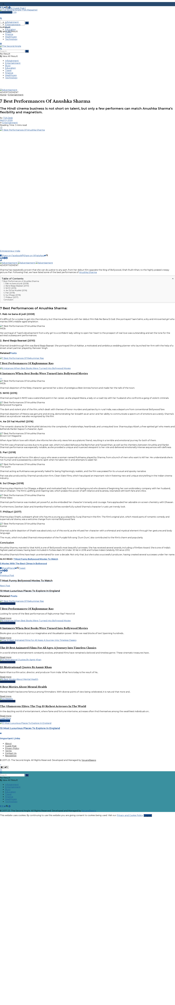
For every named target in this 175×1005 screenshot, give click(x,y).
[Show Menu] (1, 43)
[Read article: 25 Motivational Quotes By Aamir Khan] (87, 659)
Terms (8, 751)
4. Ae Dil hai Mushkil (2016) (15, 290)
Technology (11, 39)
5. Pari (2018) (9, 293)
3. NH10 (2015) (10, 288)
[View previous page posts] (0, 378)
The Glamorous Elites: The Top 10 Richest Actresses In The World (43, 706)
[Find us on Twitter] (6, 7)
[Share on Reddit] (7, 258)
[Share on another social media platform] (1, 260)
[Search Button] (27, 23)
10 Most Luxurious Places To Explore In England (30, 728)
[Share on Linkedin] (1, 258)
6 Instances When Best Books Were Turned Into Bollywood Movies (44, 373)
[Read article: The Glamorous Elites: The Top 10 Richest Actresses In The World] (87, 699)
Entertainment (12, 24)
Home (3, 95)
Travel (8, 32)
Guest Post (11, 746)
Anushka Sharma (88, 272)
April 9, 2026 (6, 120)
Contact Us (10, 753)
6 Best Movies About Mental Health (23, 686)
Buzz (8, 27)
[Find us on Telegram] (9, 7)
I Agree (148, 815)
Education (10, 29)
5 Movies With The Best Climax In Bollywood (23, 563)
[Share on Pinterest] (3, 258)
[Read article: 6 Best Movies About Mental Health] (87, 679)
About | (9, 4)
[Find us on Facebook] (1, 7)
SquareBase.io (89, 760)
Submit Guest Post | (15, 8)
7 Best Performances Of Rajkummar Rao (27, 363)
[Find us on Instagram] (3, 7)
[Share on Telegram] (5, 258)
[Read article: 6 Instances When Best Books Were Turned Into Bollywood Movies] (87, 368)
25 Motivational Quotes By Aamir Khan (26, 667)
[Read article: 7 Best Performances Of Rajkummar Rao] (87, 358)
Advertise (7, 12)
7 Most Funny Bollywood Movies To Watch (35, 559)
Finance (9, 34)
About (8, 743)
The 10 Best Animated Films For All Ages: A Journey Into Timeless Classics (48, 647)
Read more (5, 618)
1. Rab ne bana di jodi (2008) (16, 283)
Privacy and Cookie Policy (130, 815)
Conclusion (8, 300)
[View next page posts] (1, 378)
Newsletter (11, 755)
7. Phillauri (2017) (11, 297)
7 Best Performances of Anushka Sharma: (20, 281)
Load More (5, 718)
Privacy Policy (12, 748)
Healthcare (11, 37)
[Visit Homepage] (19, 10)
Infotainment (12, 22)
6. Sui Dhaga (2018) (12, 295)
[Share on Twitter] (46, 255)
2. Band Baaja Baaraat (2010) (16, 286)
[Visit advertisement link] (8, 90)
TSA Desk (8, 118)
